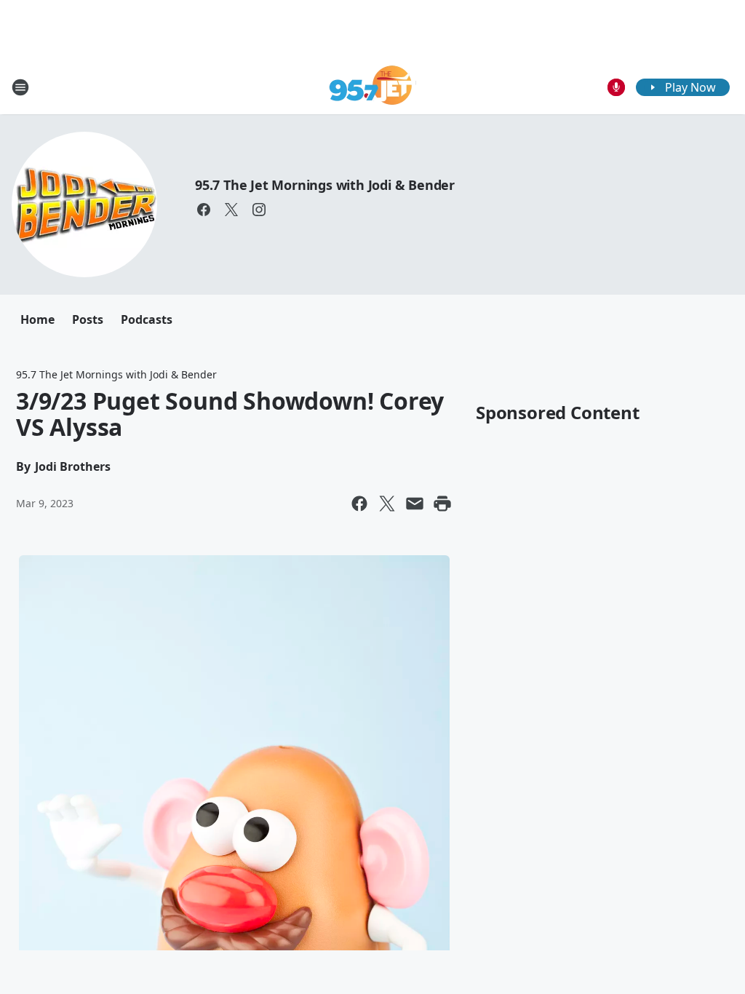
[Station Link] (373, 87)
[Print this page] (442, 503)
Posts (87, 319)
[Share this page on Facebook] (359, 503)
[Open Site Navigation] (20, 87)
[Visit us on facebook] (203, 209)
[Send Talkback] (616, 87)
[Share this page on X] (387, 503)
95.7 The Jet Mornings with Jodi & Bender (325, 185)
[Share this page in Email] (415, 503)
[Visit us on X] (231, 209)
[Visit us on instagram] (259, 209)
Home (37, 319)
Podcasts (146, 319)
